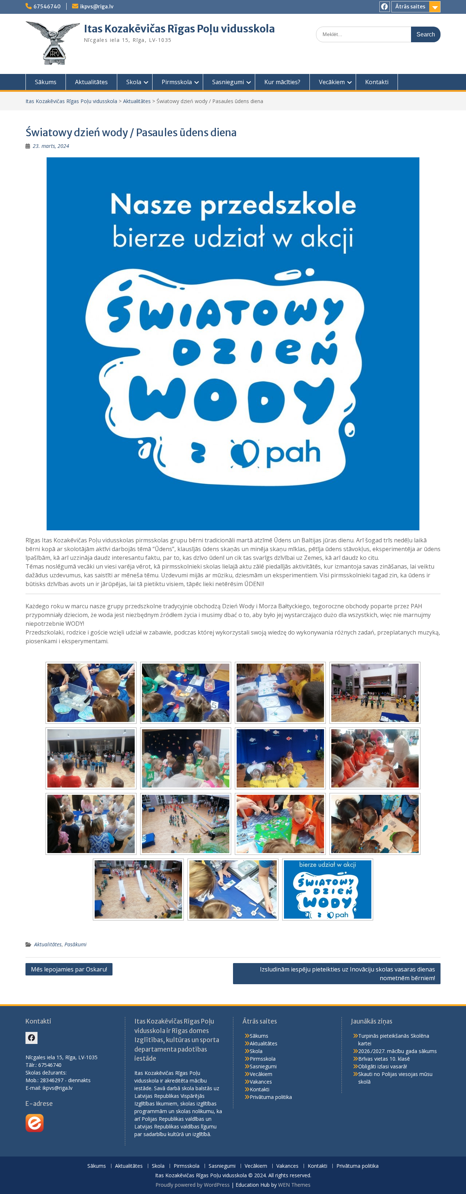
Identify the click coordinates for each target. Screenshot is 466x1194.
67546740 (47, 6)
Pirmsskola (177, 82)
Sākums (45, 82)
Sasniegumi (228, 82)
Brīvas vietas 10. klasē (384, 1058)
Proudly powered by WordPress (192, 1184)
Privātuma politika (271, 1096)
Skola (133, 82)
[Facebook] (384, 6)
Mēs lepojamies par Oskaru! (69, 969)
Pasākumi (75, 944)
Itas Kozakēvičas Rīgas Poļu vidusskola (179, 28)
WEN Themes (294, 1184)
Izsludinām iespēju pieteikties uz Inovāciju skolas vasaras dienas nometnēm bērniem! (347, 973)
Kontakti (376, 82)
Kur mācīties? (282, 82)
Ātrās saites (410, 6)
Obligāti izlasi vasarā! (382, 1066)
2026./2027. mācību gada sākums (397, 1051)
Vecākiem (332, 82)
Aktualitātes (91, 82)
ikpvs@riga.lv (97, 6)
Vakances (261, 1081)
